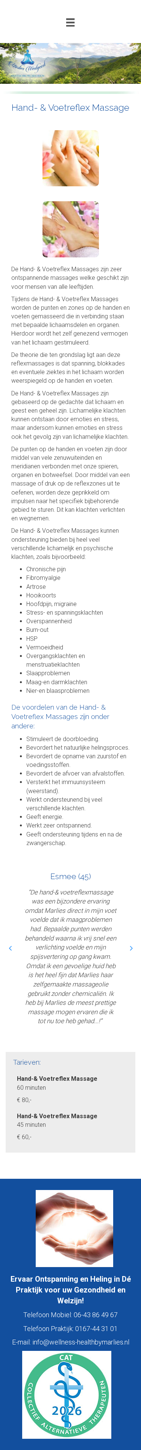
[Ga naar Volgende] (130, 948)
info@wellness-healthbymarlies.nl (80, 1342)
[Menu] (70, 22)
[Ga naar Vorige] (10, 948)
